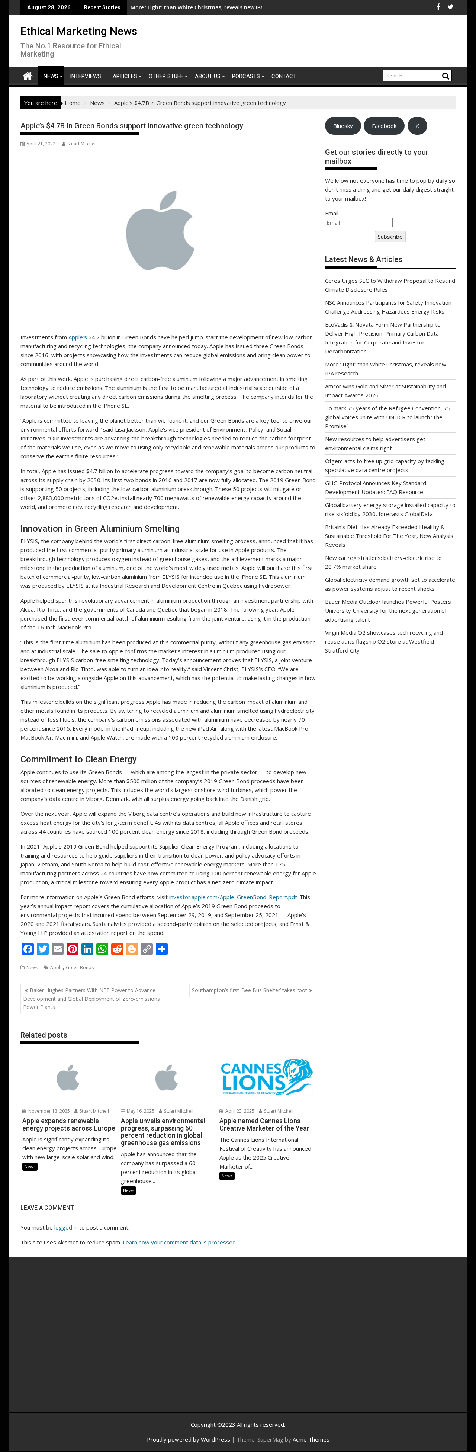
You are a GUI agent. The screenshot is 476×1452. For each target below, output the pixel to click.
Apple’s (77, 337)
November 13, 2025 (48, 1111)
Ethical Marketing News (78, 31)
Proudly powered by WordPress (188, 1439)
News (51, 76)
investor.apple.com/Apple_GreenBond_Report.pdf (233, 897)
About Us (208, 76)
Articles (125, 76)
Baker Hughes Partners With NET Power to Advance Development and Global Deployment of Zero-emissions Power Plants (91, 998)
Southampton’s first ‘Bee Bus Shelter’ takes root (249, 990)
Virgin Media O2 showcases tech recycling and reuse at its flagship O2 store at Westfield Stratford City (384, 641)
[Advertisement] (91, 1343)
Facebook (384, 125)
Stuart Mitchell (82, 144)
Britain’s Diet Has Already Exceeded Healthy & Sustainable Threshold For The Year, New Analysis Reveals (389, 535)
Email (331, 213)
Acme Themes (311, 1439)
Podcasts (246, 76)
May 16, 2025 (140, 1111)
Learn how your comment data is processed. (180, 1242)
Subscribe (390, 236)
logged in (66, 1227)
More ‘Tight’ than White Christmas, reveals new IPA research (171, 7)
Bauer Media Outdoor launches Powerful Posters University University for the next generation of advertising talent (388, 610)
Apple (56, 967)
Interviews (85, 76)
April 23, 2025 (239, 1111)
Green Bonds (80, 967)
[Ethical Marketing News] (28, 74)
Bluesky (343, 125)
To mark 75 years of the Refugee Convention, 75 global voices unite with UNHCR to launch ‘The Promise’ (387, 417)
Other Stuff (166, 76)
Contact (283, 76)
